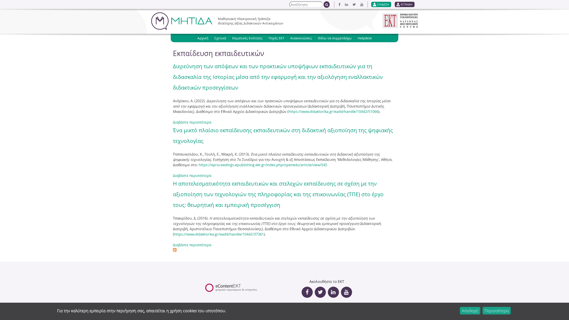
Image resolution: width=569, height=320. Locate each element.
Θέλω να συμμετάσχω (335, 38)
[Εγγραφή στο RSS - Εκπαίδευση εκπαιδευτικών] (174, 250)
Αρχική (202, 38)
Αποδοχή (470, 310)
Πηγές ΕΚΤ (276, 38)
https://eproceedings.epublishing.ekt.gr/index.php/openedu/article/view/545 (263, 164)
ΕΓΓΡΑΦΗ (406, 4)
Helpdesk (365, 38)
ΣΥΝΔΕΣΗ (383, 4)
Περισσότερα (497, 310)
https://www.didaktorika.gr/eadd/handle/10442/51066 (333, 111)
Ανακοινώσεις (301, 38)
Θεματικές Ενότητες (247, 38)
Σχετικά (220, 38)
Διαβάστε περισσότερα (192, 122)
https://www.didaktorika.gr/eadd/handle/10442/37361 (219, 234)
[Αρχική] (181, 21)
